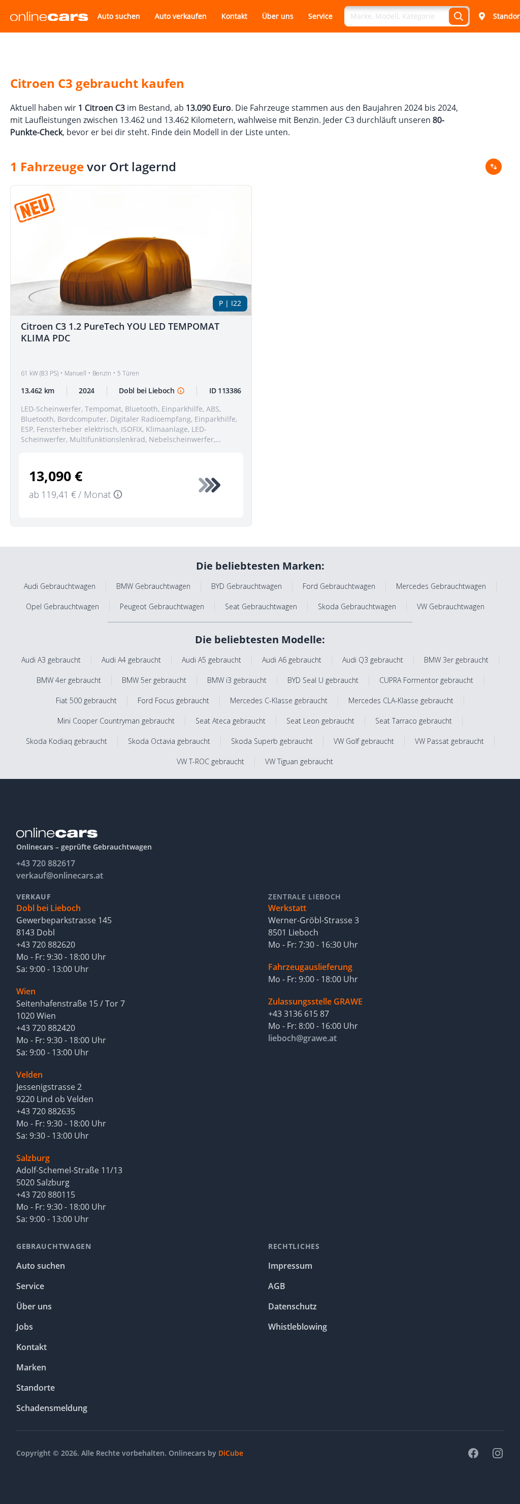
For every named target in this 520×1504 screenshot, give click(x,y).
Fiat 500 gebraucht (86, 700)
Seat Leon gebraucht (320, 721)
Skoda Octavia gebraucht (169, 741)
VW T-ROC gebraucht (210, 761)
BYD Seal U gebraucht (323, 680)
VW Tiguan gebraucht (299, 761)
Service (320, 16)
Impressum (290, 1265)
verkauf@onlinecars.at (59, 875)
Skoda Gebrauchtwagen (357, 606)
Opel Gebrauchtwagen (62, 606)
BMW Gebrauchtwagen (153, 586)
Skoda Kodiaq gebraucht (66, 741)
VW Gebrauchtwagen (450, 606)
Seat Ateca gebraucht (231, 721)
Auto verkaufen (181, 16)
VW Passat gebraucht (449, 741)
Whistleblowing (297, 1326)
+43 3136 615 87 (298, 1013)
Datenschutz (292, 1306)
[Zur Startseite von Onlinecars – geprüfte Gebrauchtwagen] (49, 16)
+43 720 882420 (45, 1027)
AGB (276, 1286)
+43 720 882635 (45, 1111)
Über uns (278, 16)
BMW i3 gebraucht (237, 680)
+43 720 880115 (45, 1194)
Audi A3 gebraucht (51, 660)
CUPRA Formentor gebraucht (426, 680)
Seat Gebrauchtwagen (261, 606)
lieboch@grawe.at (302, 1038)
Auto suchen (119, 16)
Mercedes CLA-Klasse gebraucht (400, 700)
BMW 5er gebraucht (154, 680)
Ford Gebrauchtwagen (339, 586)
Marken (31, 1367)
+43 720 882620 (45, 944)
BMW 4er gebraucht (69, 680)
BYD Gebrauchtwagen (246, 586)
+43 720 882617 (45, 863)
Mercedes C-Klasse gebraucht (279, 700)
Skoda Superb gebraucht (272, 741)
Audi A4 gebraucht (131, 660)
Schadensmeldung (51, 1408)
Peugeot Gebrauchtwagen (162, 606)
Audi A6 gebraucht (291, 660)
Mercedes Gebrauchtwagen (441, 586)
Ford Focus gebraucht (173, 700)
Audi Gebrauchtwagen (59, 586)
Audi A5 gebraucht (211, 660)
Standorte (35, 1387)
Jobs (24, 1326)
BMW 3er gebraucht (456, 660)
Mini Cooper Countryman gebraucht (116, 721)
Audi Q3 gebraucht (372, 660)
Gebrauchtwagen (53, 1246)
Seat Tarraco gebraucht (413, 721)
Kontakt (234, 16)
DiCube (230, 1453)
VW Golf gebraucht (364, 741)
